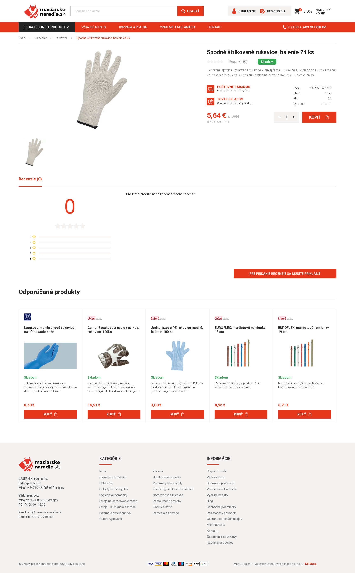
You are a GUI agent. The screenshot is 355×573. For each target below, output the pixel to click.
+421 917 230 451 (314, 27)
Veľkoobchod (216, 477)
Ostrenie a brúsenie (112, 477)
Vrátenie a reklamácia (177, 27)
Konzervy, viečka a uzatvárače (173, 489)
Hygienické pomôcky (113, 495)
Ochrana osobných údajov (224, 519)
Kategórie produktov (48, 27)
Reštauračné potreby (167, 501)
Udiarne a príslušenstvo (115, 513)
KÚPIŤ (47, 414)
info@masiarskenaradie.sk (44, 512)
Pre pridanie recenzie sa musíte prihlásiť (284, 274)
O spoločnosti (216, 471)
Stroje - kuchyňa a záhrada (117, 507)
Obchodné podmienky (221, 507)
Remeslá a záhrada (166, 513)
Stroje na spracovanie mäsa (118, 501)
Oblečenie (106, 483)
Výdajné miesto (93, 27)
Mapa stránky (216, 525)
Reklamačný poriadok (221, 513)
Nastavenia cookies (220, 543)
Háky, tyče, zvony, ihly (113, 489)
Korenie (158, 471)
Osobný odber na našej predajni (235, 103)
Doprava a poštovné (220, 483)
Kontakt (215, 27)
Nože (102, 471)
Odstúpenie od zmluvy (222, 537)
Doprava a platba (133, 27)
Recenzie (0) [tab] (30, 179)
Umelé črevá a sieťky (167, 477)
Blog (210, 501)
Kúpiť (315, 117)
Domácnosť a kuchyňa (168, 495)
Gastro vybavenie (111, 519)
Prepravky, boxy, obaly (167, 483)
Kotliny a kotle (162, 507)
